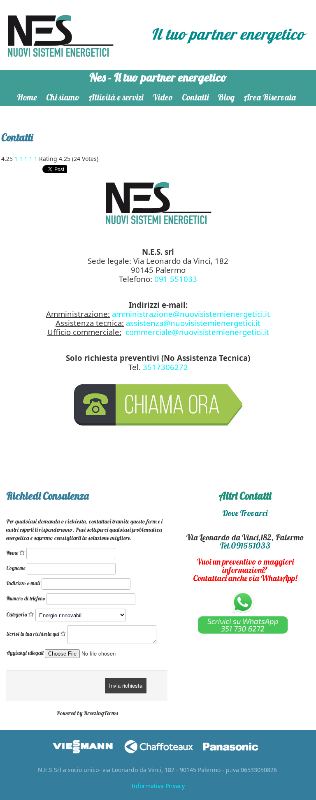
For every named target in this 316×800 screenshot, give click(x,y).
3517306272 (165, 367)
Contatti (195, 97)
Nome (12, 552)
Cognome (16, 568)
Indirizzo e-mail (23, 583)
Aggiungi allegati (25, 652)
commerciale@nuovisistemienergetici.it (197, 332)
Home (27, 97)
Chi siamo (62, 97)
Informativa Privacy (158, 786)
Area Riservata (270, 97)
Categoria (17, 614)
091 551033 (175, 279)
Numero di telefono (25, 598)
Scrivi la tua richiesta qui (33, 633)
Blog (226, 97)
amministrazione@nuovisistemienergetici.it (191, 314)
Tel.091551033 (245, 545)
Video (162, 97)
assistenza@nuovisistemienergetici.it (193, 323)
